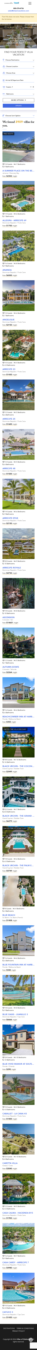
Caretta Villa (9, 1163)
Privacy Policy (18, 1331)
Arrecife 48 (8, 468)
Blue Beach (8, 915)
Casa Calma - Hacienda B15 (17, 1213)
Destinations (9, 1328)
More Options (17, 100)
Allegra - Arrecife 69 (14, 220)
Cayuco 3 (7, 1312)
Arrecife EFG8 (10, 518)
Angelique (8, 319)
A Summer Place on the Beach (19, 170)
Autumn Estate (10, 667)
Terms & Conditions (25, 1328)
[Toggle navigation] (30, 3)
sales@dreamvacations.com (18, 11)
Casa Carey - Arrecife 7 (15, 1262)
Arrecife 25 (8, 419)
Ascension (8, 617)
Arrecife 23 (8, 369)
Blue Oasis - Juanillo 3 (15, 1014)
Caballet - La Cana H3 (14, 1113)
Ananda (7, 270)
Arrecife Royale (11, 567)
